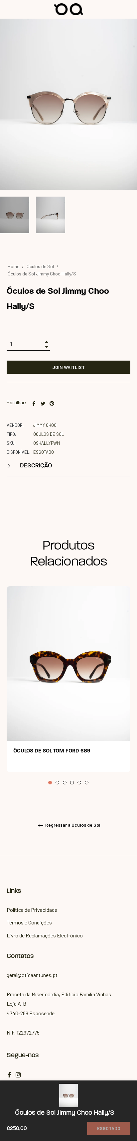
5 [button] (79, 782)
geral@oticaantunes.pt (32, 975)
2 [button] (57, 782)
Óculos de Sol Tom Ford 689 (51, 751)
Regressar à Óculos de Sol (72, 825)
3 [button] (65, 782)
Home (13, 266)
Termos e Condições (29, 922)
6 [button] (86, 782)
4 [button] (72, 782)
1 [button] (50, 782)
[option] (68, 685)
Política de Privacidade (32, 909)
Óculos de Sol (40, 266)
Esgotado (108, 1128)
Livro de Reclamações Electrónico (45, 935)
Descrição (35, 466)
